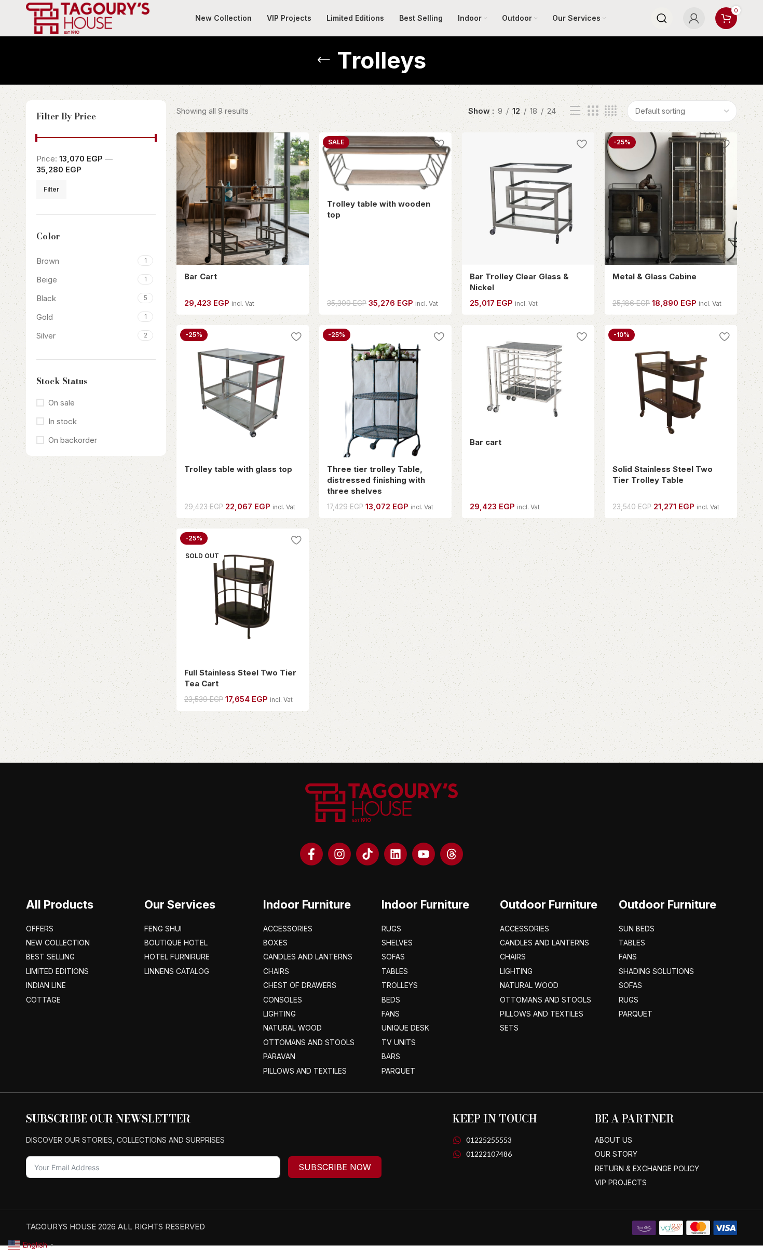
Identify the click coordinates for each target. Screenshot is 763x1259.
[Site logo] (87, 17)
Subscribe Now (334, 1167)
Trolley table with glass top (238, 469)
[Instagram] (339, 854)
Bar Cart (200, 276)
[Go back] (324, 60)
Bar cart (485, 442)
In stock (62, 421)
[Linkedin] (395, 854)
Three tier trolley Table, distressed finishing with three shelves (376, 480)
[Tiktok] (367, 854)
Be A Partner (634, 1119)
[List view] (575, 111)
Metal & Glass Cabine (654, 276)
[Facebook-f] (311, 854)
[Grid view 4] (611, 111)
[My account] (694, 18)
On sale (61, 403)
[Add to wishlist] (296, 144)
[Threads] (451, 854)
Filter (51, 189)
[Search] (662, 18)
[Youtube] (423, 854)
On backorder (72, 440)
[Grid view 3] (593, 111)
